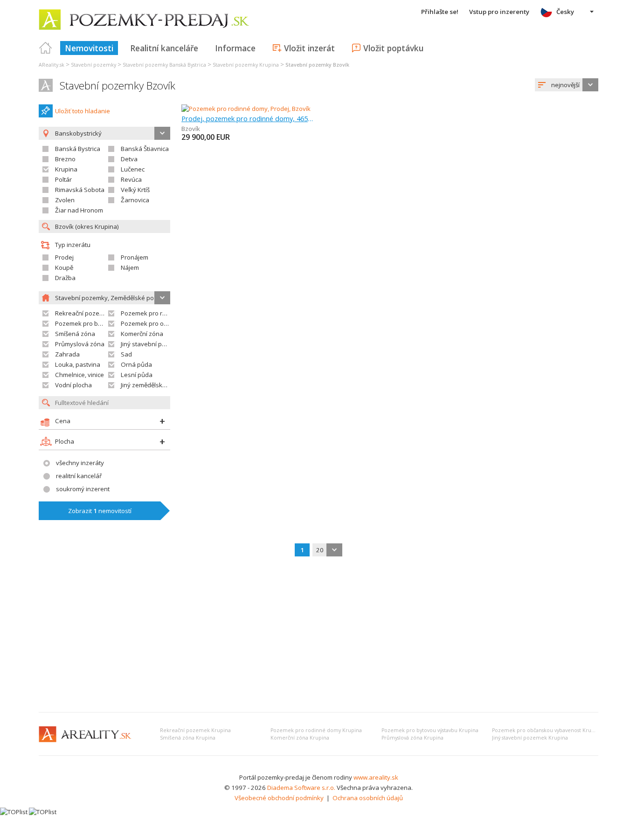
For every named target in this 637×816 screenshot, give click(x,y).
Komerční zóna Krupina (299, 737)
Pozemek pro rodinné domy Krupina (316, 730)
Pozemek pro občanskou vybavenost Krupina (547, 730)
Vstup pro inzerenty (499, 11)
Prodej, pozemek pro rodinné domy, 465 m (247, 118)
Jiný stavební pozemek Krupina (530, 737)
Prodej (64, 257)
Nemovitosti (89, 48)
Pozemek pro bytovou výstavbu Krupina (429, 730)
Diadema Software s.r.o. (301, 787)
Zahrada (67, 354)
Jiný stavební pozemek (153, 344)
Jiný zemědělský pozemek (157, 385)
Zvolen (65, 200)
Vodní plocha (73, 385)
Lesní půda (136, 374)
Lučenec (133, 169)
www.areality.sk (375, 777)
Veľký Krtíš (135, 189)
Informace (235, 48)
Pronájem (134, 257)
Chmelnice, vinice (79, 374)
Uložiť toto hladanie (82, 111)
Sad (126, 354)
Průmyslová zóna (79, 344)
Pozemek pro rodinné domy (160, 313)
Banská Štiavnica (145, 148)
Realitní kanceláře (164, 48)
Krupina (66, 169)
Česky (565, 11)
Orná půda (136, 364)
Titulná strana (46, 48)
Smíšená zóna (75, 333)
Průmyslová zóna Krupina (412, 737)
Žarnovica (135, 200)
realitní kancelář (79, 476)
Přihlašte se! (439, 11)
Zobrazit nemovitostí (100, 511)
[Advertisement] (318, 635)
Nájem (130, 267)
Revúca (131, 179)
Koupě (64, 267)
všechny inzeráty (80, 463)
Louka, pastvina (77, 364)
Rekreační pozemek (83, 313)
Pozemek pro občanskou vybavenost (174, 323)
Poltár (63, 179)
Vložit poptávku (393, 48)
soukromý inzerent (83, 489)
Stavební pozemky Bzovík (117, 85)
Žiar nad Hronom (79, 210)
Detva (129, 159)
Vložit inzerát (309, 48)
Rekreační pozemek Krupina (195, 730)
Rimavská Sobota (79, 189)
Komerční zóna (142, 333)
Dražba (65, 278)
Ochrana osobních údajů (367, 798)
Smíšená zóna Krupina (187, 737)
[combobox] (566, 84)
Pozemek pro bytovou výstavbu (100, 323)
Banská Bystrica (77, 148)
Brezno (65, 159)
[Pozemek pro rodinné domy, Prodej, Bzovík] (246, 108)
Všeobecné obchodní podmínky (279, 798)
